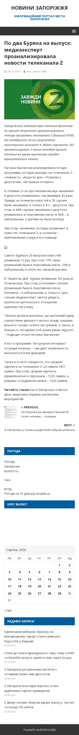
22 (59, 586)
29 (59, 593)
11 (19, 579)
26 (29, 593)
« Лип (8, 610)
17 (9, 586)
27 (39, 593)
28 (49, 593)
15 (59, 579)
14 (49, 579)
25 (19, 593)
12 (29, 579)
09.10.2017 (14, 71)
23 (69, 586)
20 (39, 586)
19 (29, 586)
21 (49, 586)
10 (9, 579)
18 (19, 586)
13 (39, 579)
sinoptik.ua (42, 494)
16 (69, 579)
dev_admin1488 (36, 71)
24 (9, 593)
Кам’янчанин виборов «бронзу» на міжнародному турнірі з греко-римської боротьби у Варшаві (32, 636)
